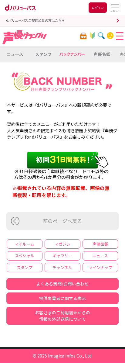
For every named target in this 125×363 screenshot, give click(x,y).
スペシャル (24, 255)
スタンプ (24, 267)
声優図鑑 (100, 244)
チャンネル (62, 267)
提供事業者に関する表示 (62, 298)
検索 (101, 35)
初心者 (92, 35)
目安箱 (82, 35)
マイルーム (110, 35)
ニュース (100, 255)
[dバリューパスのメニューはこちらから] (115, 8)
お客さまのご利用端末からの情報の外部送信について (62, 315)
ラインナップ (100, 267)
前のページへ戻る (62, 220)
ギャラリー (62, 255)
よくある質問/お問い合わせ (62, 284)
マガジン (62, 244)
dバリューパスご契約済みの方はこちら (35, 20)
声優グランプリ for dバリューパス (24, 37)
